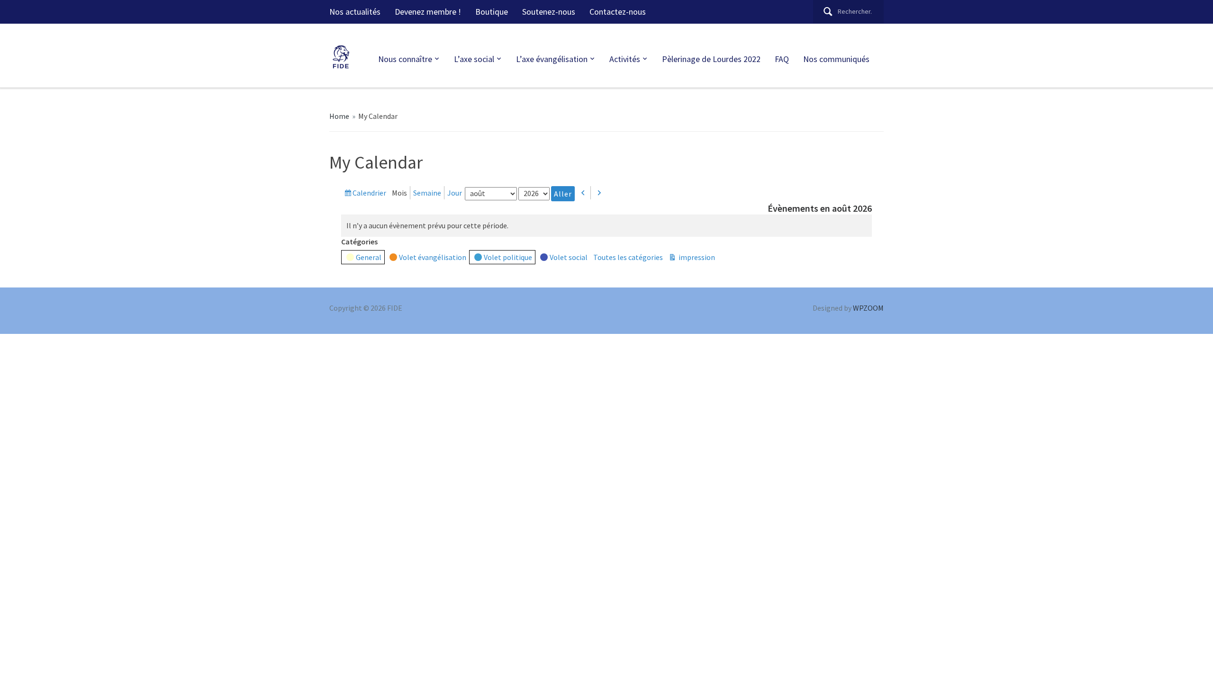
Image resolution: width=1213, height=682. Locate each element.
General (368, 257)
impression (696, 257)
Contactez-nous (617, 11)
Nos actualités (354, 11)
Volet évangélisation (432, 257)
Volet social (569, 257)
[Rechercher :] (848, 11)
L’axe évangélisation (552, 59)
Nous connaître (405, 59)
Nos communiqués (836, 59)
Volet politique (508, 257)
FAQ (782, 59)
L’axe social (474, 59)
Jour (454, 192)
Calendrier (369, 193)
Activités (624, 59)
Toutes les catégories (628, 257)
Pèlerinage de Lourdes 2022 (711, 59)
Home (339, 116)
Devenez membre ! (428, 11)
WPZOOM (868, 308)
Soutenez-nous (548, 11)
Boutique (491, 11)
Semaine (427, 192)
